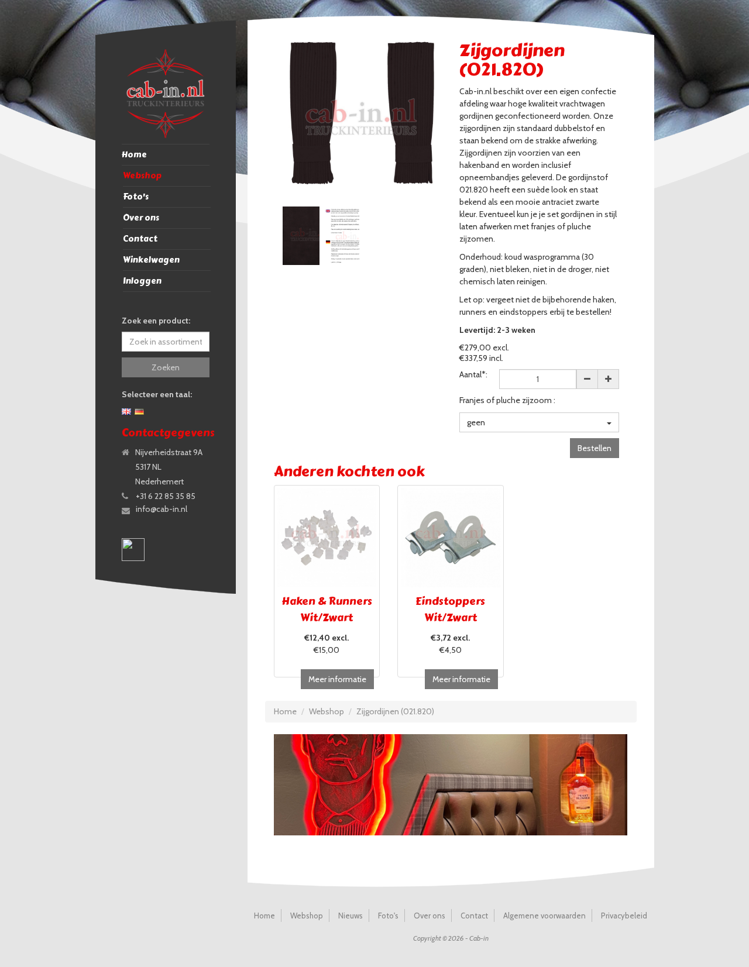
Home (134, 155)
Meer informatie (337, 679)
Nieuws (350, 915)
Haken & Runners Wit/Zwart (326, 609)
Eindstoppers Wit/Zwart (450, 609)
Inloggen (142, 281)
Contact (140, 239)
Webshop (142, 176)
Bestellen (594, 448)
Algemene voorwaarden (544, 915)
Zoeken (166, 367)
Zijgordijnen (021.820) (395, 711)
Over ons (141, 218)
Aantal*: (473, 374)
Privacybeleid (624, 915)
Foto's (136, 197)
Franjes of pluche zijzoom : (507, 400)
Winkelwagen (151, 260)
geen (476, 422)
